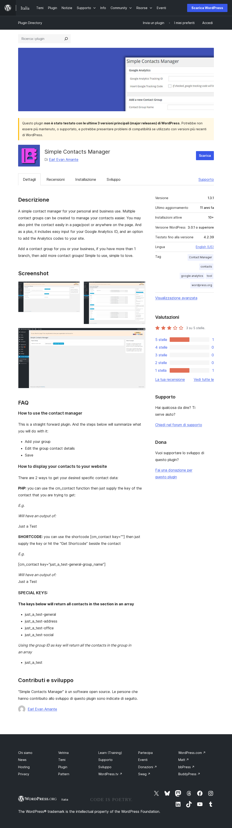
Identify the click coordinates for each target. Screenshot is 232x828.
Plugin (62, 767)
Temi (61, 760)
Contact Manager (200, 257)
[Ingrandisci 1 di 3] (74, 287)
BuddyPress (189, 774)
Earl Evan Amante (63, 159)
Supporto (206, 179)
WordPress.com (192, 753)
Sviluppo (114, 179)
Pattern (63, 774)
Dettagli (29, 179)
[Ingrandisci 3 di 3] (139, 334)
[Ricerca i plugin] (66, 38)
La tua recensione (170, 379)
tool (209, 276)
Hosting (24, 767)
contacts (206, 266)
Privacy (23, 774)
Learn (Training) (110, 753)
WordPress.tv (110, 774)
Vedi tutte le (204, 379)
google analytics (192, 276)
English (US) (205, 247)
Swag (144, 774)
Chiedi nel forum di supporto (178, 424)
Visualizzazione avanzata (176, 298)
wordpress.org (202, 285)
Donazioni (147, 767)
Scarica (205, 155)
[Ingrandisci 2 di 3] (139, 287)
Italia (64, 799)
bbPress (186, 767)
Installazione (85, 179)
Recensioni (55, 179)
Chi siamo (25, 753)
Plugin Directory (30, 23)
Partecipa (145, 753)
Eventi (142, 760)
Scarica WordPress (207, 8)
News (22, 760)
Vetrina (63, 753)
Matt (183, 760)
